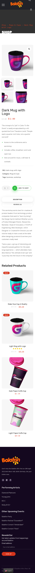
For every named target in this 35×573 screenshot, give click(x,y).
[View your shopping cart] (31, 9)
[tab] (17, 199)
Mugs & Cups (15, 25)
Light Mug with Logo (17, 346)
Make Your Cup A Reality (17, 304)
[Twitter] (6, 480)
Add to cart (24, 188)
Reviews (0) (18, 204)
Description (17, 199)
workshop (17, 177)
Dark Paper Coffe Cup (17, 391)
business (10, 177)
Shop (4, 25)
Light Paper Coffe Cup (17, 433)
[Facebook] (10, 480)
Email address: (7, 543)
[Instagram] (3, 480)
